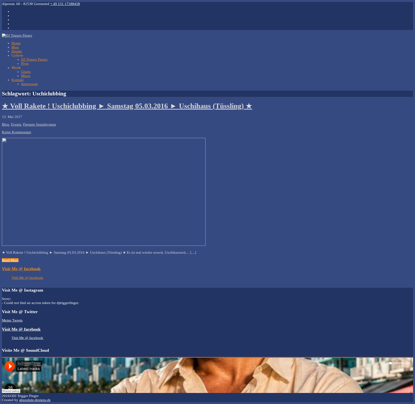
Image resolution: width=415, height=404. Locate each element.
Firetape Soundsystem (39, 124)
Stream (17, 51)
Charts (26, 72)
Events (16, 124)
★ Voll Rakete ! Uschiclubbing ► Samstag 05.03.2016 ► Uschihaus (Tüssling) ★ (127, 106)
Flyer (25, 63)
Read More (10, 260)
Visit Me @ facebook (21, 268)
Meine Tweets (12, 320)
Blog (15, 47)
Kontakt (18, 80)
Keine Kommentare (16, 132)
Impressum (29, 84)
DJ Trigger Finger (34, 59)
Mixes (25, 76)
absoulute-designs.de (35, 400)
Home (16, 43)
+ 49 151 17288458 (65, 4)
